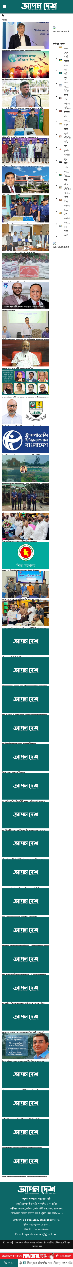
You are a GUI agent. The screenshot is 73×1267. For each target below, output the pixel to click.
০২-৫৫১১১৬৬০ (30, 1219)
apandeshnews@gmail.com (41, 1234)
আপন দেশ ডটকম (21, 1242)
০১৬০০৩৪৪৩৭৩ (41, 1229)
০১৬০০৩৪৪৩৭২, (41, 1224)
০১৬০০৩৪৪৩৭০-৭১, (50, 1219)
